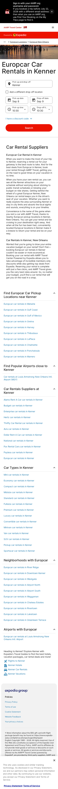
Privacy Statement (13, 786)
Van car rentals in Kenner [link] (16, 533)
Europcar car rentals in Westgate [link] (20, 579)
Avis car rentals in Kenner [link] (16, 429)
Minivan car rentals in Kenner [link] (18, 527)
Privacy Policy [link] (11, 702)
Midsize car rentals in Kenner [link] (18, 492)
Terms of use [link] (10, 707)
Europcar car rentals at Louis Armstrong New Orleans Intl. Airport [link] (26, 638)
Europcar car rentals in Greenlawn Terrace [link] (25, 620)
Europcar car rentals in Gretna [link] (19, 321)
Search (29, 127)
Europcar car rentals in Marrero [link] (19, 356)
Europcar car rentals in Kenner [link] (19, 458)
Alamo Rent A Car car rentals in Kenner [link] (23, 399)
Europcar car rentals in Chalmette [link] (20, 345)
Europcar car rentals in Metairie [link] (19, 304)
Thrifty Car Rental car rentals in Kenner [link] (23, 423)
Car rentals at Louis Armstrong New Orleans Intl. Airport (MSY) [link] (28, 378)
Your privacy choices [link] (14, 721)
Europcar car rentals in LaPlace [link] (19, 339)
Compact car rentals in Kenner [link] (19, 486)
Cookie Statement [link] (13, 712)
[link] (29, 661)
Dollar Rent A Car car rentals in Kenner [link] (23, 434)
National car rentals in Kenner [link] (18, 440)
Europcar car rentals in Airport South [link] (22, 590)
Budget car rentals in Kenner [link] (18, 405)
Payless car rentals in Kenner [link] (18, 452)
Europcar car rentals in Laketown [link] (20, 614)
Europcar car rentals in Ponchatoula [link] (22, 350)
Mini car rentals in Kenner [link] (16, 474)
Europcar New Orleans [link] (39, 42)
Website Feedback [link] (13, 717)
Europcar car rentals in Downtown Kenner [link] (24, 573)
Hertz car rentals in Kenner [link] (17, 417)
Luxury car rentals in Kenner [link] (18, 515)
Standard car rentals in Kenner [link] (19, 498)
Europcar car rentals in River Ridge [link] (21, 567)
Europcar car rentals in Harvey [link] (19, 327)
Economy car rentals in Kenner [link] (19, 480)
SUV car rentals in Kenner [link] (16, 539)
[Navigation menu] (53, 27)
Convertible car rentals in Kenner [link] (20, 521)
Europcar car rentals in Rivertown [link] (20, 608)
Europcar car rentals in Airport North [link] (22, 585)
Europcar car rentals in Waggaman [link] (21, 596)
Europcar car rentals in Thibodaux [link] (21, 333)
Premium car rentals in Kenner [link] (19, 509)
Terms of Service (31, 786)
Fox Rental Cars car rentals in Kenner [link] (22, 446)
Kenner (16, 85)
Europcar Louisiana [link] (18, 42)
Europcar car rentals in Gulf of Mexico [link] (23, 315)
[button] (29, 118)
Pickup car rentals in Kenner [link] (18, 545)
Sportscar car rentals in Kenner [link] (19, 550)
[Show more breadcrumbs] (4, 42)
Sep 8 (15, 101)
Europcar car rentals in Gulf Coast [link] (21, 309)
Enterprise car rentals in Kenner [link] (19, 411)
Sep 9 (40, 101)
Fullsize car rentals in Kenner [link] (18, 504)
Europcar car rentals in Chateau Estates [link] (24, 602)
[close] (51, 11)
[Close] (54, 760)
